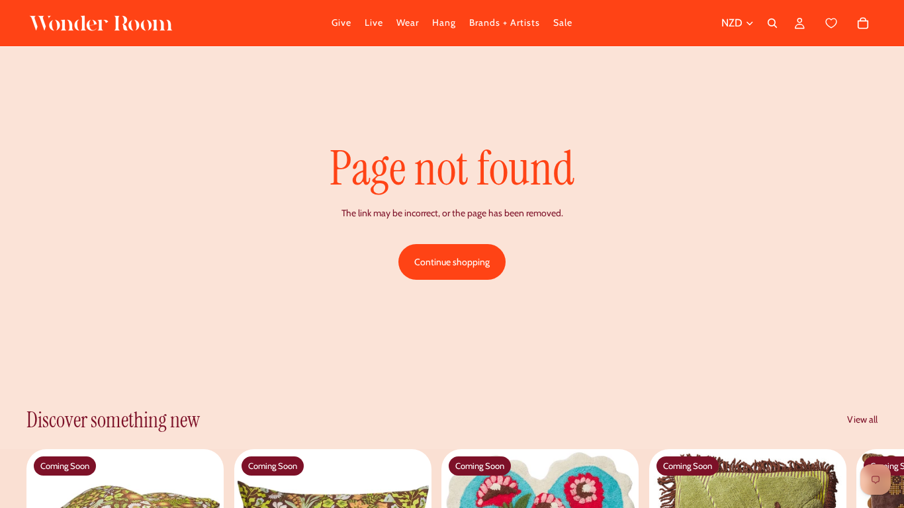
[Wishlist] (831, 23)
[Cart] (846, 23)
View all (862, 419)
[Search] (772, 23)
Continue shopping (452, 262)
